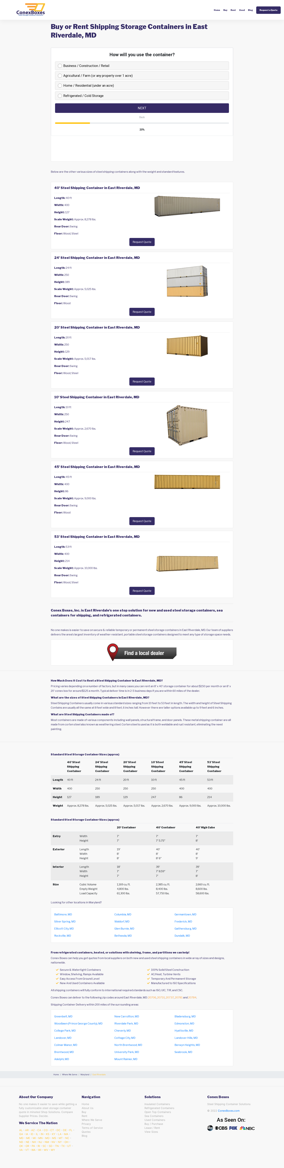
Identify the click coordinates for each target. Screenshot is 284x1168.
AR (27, 1130)
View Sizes (151, 1131)
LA (59, 1134)
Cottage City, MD (124, 1037)
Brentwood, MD (64, 1052)
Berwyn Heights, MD (187, 1045)
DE (65, 1130)
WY (53, 1150)
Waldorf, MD (122, 921)
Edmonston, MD (184, 1023)
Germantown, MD (185, 914)
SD (50, 1146)
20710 (161, 997)
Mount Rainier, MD (125, 1059)
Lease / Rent (152, 1127)
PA (33, 1146)
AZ (33, 1130)
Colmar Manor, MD (65, 1045)
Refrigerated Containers (159, 1108)
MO (47, 1138)
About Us (87, 1108)
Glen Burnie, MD (124, 928)
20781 (179, 997)
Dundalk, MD (182, 935)
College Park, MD (65, 1030)
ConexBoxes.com (229, 1110)
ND (21, 1142)
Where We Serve (92, 1120)
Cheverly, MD (122, 1030)
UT (69, 1146)
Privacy (86, 1123)
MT (61, 1138)
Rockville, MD (62, 935)
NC (67, 1138)
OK (21, 1146)
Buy (225, 10)
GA (21, 1134)
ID (32, 1134)
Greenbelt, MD (63, 1016)
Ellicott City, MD (64, 928)
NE (27, 1142)
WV (46, 1150)
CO (46, 1130)
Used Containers (154, 1120)
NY (60, 1142)
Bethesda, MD (123, 935)
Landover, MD (62, 1037)
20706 (152, 997)
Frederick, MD (183, 921)
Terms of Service (92, 1127)
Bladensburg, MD (185, 1016)
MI (34, 1138)
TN (57, 1146)
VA (21, 1150)
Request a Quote (268, 10)
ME (28, 1138)
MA (66, 1134)
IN (42, 1134)
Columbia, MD (122, 914)
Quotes (86, 1131)
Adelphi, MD (61, 1059)
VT (27, 1150)
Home (217, 10)
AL (21, 1130)
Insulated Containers (157, 1104)
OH (66, 1142)
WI (39, 1150)
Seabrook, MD (183, 1052)
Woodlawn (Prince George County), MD (78, 1023)
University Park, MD (126, 1052)
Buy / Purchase (153, 1123)
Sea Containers (153, 1116)
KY (53, 1134)
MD (21, 1138)
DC (58, 1130)
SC (44, 1146)
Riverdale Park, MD (126, 1023)
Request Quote (142, 242)
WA (33, 1150)
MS (54, 1138)
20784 (192, 997)
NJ (40, 1142)
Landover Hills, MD (186, 1037)
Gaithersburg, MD (186, 928)
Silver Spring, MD (65, 921)
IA (27, 1134)
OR (27, 1146)
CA (39, 1130)
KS (47, 1134)
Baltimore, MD (63, 914)
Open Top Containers (157, 1112)
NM (47, 1142)
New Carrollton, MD (126, 1016)
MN (40, 1138)
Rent (233, 10)
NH (34, 1142)
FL (70, 1130)
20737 (170, 997)
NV (53, 1142)
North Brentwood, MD (128, 1045)
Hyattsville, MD (184, 1030)
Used (242, 10)
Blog (250, 10)
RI (39, 1146)
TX (63, 1146)
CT (52, 1130)
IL (37, 1134)
